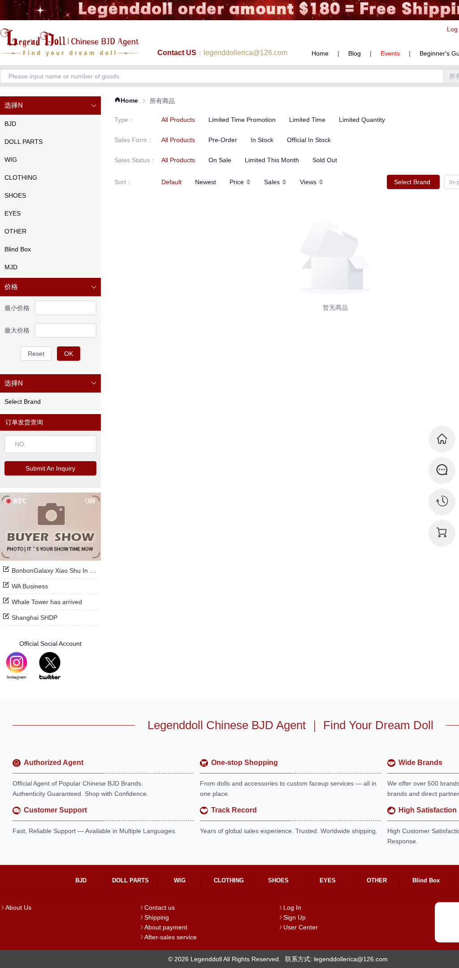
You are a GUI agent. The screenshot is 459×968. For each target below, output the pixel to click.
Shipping (156, 917)
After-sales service (170, 937)
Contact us (159, 907)
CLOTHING (229, 880)
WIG (180, 880)
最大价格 (17, 330)
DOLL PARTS (130, 880)
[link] (126, 100)
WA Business (30, 586)
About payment (165, 927)
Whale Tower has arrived (47, 601)
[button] (50, 105)
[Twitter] (49, 666)
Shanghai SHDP (34, 617)
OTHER (377, 880)
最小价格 (17, 307)
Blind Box (426, 880)
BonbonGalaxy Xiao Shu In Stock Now (66, 570)
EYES (328, 880)
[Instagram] (16, 666)
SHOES (278, 880)
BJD (81, 880)
